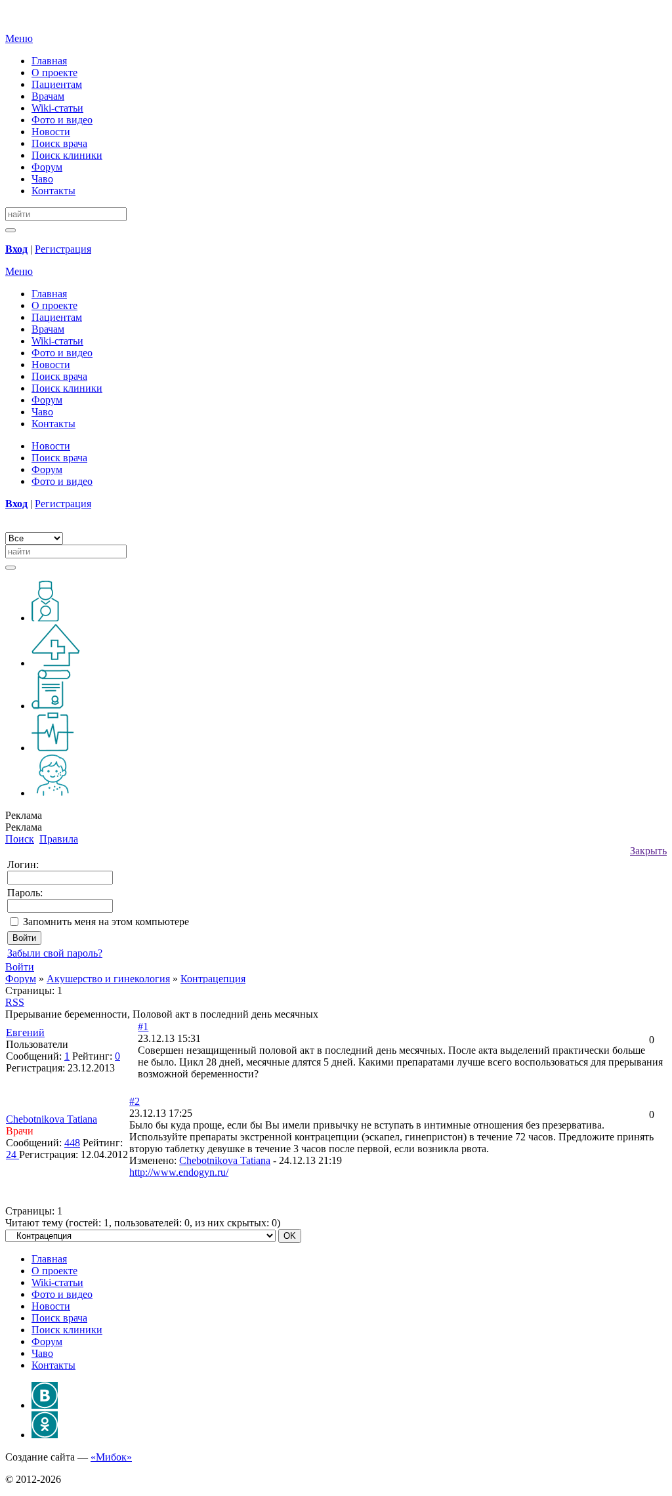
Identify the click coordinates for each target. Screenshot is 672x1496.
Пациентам (57, 84)
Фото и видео (62, 119)
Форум (47, 167)
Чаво (42, 178)
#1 (143, 1026)
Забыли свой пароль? (54, 953)
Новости (51, 131)
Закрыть (648, 850)
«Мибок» (111, 1457)
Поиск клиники (67, 155)
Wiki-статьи (57, 108)
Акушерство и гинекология (108, 978)
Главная (49, 60)
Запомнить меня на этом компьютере (106, 921)
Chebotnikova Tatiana (224, 1160)
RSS (14, 1002)
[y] (10, 230)
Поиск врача (59, 143)
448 (72, 1142)
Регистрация (63, 249)
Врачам (48, 96)
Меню (19, 38)
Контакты (53, 190)
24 (12, 1154)
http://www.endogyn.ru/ (178, 1172)
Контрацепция (212, 978)
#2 (134, 1101)
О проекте (54, 72)
